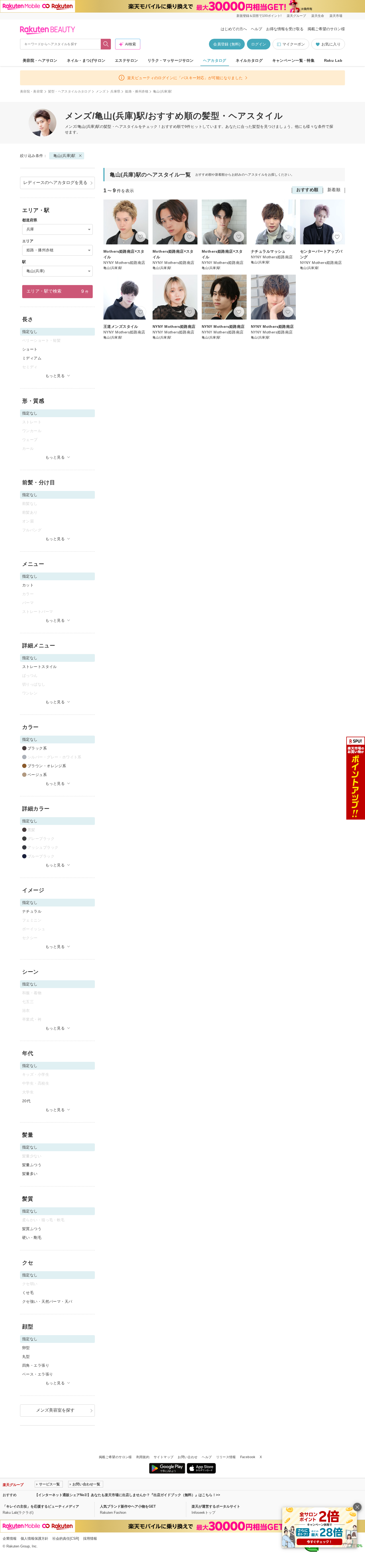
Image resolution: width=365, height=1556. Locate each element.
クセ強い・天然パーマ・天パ (47, 1301)
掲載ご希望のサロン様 (326, 29)
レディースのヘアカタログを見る (55, 182)
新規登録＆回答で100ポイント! (258, 16)
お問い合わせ (187, 1457)
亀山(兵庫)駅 (64, 155)
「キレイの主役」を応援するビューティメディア (41, 1506)
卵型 (26, 1348)
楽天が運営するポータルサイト (216, 1506)
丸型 (26, 1356)
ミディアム (31, 358)
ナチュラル (31, 911)
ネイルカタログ (249, 60)
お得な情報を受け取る (285, 29)
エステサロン (126, 60)
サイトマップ (163, 1457)
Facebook (247, 1457)
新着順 (333, 189)
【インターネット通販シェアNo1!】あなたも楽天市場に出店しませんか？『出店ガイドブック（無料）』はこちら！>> (127, 1495)
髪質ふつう (31, 1229)
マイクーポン (293, 44)
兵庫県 (115, 91)
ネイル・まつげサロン (86, 60)
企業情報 (10, 1538)
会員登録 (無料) (226, 44)
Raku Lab (333, 60)
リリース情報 (226, 1457)
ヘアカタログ (214, 60)
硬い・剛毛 (31, 1237)
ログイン (258, 44)
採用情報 (90, 1538)
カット (28, 585)
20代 (26, 1101)
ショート (30, 349)
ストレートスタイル (39, 666)
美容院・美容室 (31, 91)
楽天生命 (317, 16)
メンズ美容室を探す (55, 1410)
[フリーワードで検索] (106, 44)
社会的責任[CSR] (65, 1538)
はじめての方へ (234, 29)
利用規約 (142, 1457)
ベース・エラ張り (37, 1374)
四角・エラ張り (35, 1365)
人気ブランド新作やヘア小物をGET (128, 1506)
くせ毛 (28, 1292)
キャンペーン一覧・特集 (293, 60)
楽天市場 (335, 16)
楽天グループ (296, 16)
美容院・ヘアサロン (40, 60)
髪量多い (30, 1173)
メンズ (101, 91)
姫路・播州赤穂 (136, 91)
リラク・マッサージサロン (170, 60)
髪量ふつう (31, 1165)
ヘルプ (256, 29)
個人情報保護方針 (34, 1538)
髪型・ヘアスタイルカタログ (69, 91)
